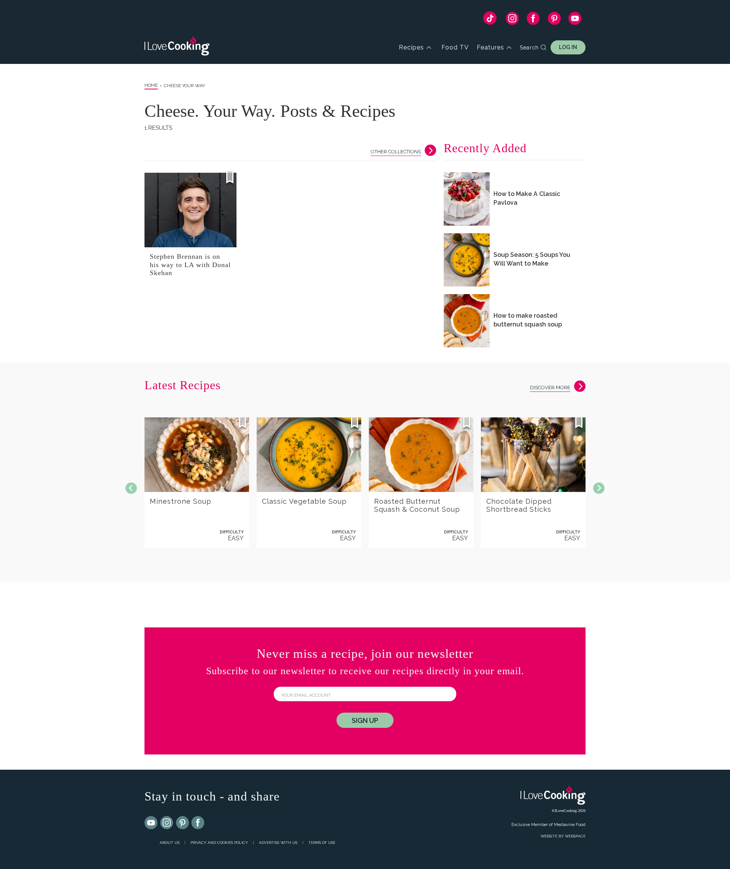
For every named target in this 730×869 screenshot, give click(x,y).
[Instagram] (512, 20)
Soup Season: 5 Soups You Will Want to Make (532, 259)
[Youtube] (151, 823)
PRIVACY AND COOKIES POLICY (219, 842)
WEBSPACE (575, 836)
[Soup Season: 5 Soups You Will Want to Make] (467, 259)
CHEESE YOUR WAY (184, 85)
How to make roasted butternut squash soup (528, 320)
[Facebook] (533, 20)
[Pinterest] (554, 20)
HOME (151, 85)
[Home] (176, 47)
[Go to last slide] (131, 488)
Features (490, 47)
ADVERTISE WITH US (278, 842)
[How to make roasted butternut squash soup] (467, 320)
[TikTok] (490, 20)
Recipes (411, 47)
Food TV (455, 47)
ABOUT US (169, 842)
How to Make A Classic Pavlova (527, 198)
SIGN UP (365, 720)
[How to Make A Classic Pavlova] (467, 199)
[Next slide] (599, 488)
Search (529, 48)
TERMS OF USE (321, 842)
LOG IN (568, 47)
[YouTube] (575, 20)
